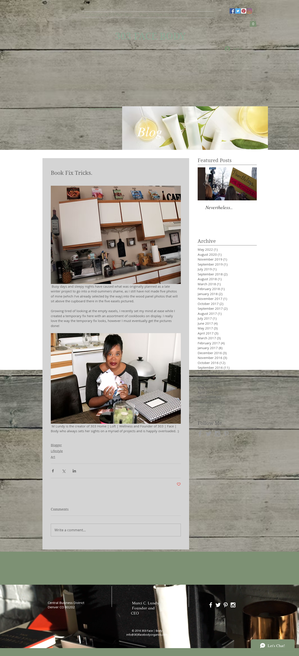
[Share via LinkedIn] (74, 471)
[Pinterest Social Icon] (243, 11)
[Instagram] (249, 11)
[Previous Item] (205, 183)
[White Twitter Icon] (218, 605)
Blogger (56, 445)
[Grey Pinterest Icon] (226, 433)
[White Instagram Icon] (233, 605)
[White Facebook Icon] (210, 605)
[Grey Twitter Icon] (209, 433)
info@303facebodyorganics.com (147, 635)
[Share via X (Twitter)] (64, 471)
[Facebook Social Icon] (232, 11)
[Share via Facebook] (53, 471)
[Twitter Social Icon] (238, 11)
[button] (253, 22)
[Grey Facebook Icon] (200, 433)
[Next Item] (250, 183)
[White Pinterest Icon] (225, 605)
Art (53, 457)
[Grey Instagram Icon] (217, 433)
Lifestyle (57, 451)
